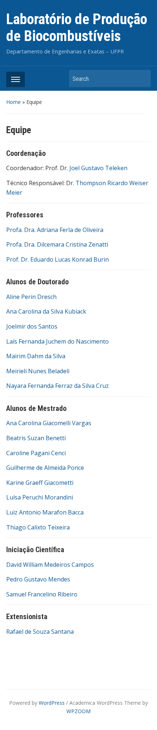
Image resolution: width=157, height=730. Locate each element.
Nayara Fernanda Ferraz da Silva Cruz (57, 386)
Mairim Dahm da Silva (35, 356)
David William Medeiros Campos (50, 565)
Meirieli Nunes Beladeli (37, 371)
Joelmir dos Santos (31, 326)
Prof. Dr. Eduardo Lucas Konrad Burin (57, 259)
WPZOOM (78, 711)
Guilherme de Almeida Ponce (45, 468)
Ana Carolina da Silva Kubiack (46, 311)
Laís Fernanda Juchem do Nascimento (57, 341)
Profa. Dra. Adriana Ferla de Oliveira (54, 230)
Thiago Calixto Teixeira (38, 527)
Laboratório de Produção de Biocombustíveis (76, 28)
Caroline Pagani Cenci (36, 453)
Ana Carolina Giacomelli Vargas (48, 423)
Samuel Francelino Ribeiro (41, 594)
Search (141, 78)
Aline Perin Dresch (31, 297)
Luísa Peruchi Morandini (39, 497)
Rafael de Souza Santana (40, 632)
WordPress (52, 702)
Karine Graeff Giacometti (39, 483)
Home (13, 101)
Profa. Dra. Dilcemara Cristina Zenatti (57, 244)
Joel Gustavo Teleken (98, 168)
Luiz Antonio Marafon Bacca (45, 512)
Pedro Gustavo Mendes (38, 579)
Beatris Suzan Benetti (36, 438)
